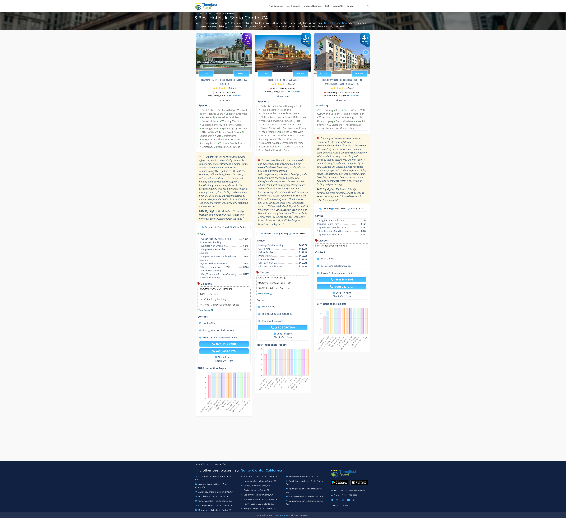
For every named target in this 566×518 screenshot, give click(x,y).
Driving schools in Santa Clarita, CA (214, 510)
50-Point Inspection (335, 23)
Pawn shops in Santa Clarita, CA (258, 504)
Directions (236, 95)
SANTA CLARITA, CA (216, 14)
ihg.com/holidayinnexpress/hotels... (338, 273)
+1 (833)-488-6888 (349, 495)
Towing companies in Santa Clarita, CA (304, 490)
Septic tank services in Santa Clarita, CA (304, 482)
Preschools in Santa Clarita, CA (303, 476)
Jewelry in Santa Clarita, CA (256, 485)
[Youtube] (348, 500)
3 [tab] (223, 66)
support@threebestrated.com (353, 490)
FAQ (327, 6)
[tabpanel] (224, 53)
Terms (345, 505)
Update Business (312, 6)
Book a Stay (209, 323)
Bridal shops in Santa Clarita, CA (213, 496)
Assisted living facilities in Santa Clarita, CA (211, 486)
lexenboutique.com (272, 320)
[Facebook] (332, 500)
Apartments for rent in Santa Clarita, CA (213, 478)
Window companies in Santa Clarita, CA (304, 502)
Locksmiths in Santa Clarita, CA (258, 494)
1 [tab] (277, 66)
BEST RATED (200, 14)
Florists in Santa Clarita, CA (256, 490)
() (231, 88)
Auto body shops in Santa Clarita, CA (215, 491)
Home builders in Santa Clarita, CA (259, 481)
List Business (293, 6)
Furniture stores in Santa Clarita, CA (260, 476)
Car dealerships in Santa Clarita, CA (215, 501)
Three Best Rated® (281, 515)
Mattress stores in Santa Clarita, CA (260, 499)
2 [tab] (221, 66)
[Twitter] (337, 500)
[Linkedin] (354, 500)
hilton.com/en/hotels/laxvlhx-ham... (220, 337)
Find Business (276, 6)
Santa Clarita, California (261, 470)
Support (351, 6)
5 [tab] (228, 66)
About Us (338, 6)
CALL (206, 73)
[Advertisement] (283, 440)
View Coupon (205, 310)
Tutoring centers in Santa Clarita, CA (305, 496)
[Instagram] (343, 500)
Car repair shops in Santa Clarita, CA (215, 505)
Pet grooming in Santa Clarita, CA (259, 508)
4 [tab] (226, 66)
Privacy (335, 505)
